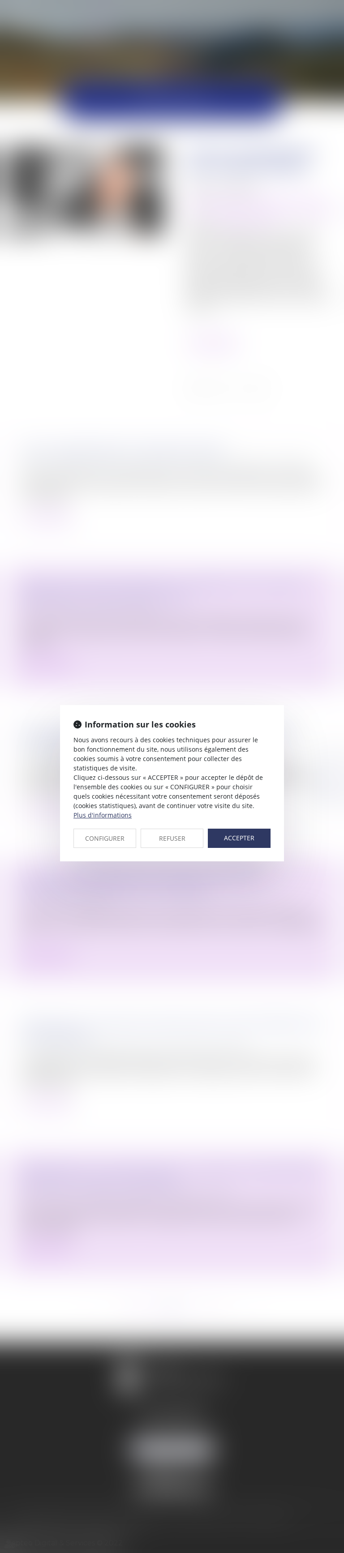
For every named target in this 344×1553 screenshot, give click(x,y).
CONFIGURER (105, 838)
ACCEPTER (239, 838)
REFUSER (172, 838)
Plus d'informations (102, 815)
